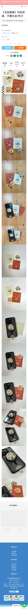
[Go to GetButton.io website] (24, 608)
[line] (11, 56)
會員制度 (14, 569)
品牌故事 (14, 551)
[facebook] (14, 56)
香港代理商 (14, 555)
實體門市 (14, 553)
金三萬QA (14, 564)
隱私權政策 (14, 566)
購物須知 (14, 567)
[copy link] (21, 56)
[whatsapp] (18, 56)
